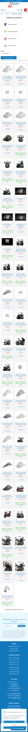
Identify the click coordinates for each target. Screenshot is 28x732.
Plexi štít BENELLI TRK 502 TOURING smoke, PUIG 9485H (7, 350)
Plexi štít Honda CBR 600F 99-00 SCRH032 (7, 123)
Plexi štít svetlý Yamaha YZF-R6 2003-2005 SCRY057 (7, 301)
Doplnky (7, 13)
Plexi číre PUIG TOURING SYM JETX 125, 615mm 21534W (7, 199)
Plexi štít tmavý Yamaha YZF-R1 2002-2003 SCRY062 (7, 473)
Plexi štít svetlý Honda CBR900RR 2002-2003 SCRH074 (7, 146)
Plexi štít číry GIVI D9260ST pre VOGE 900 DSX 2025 (20, 574)
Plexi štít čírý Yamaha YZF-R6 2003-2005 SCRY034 (7, 401)
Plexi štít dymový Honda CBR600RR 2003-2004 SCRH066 (7, 77)
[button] (25, 727)
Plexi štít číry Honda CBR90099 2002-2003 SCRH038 (21, 123)
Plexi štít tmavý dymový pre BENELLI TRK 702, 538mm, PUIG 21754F (7, 275)
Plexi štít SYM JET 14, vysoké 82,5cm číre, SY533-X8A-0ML (7, 522)
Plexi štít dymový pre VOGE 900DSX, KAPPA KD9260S (7, 548)
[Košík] (25, 10)
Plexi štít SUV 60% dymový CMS (7, 573)
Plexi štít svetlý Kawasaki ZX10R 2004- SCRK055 (7, 496)
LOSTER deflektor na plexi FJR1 (20, 199)
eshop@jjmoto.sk (16, 698)
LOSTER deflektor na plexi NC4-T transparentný (20, 225)
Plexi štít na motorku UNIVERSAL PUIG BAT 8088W (20, 375)
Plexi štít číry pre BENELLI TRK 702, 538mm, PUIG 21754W (20, 275)
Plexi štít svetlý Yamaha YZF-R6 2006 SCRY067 (20, 424)
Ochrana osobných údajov (14, 708)
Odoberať (21, 625)
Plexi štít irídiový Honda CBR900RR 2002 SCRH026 (20, 100)
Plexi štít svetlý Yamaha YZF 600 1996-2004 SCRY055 (7, 424)
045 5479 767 (15, 690)
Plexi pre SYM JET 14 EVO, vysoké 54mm (20, 522)
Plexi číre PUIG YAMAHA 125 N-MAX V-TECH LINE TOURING (20, 324)
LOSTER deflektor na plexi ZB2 (7, 250)
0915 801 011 (15, 684)
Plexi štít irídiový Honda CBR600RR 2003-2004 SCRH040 (7, 100)
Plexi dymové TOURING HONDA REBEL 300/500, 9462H (20, 447)
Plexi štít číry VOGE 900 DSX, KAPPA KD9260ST (20, 548)
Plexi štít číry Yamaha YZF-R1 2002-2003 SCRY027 (7, 447)
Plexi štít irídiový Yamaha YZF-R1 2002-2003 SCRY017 (7, 324)
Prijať (14, 721)
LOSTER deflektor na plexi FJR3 (7, 225)
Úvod (2, 13)
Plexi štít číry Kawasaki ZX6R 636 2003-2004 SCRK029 (20, 473)
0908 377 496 (15, 686)
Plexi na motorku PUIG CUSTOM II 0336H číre (7, 597)
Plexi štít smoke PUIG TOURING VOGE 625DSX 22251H (21, 146)
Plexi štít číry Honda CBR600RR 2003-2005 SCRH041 (21, 77)
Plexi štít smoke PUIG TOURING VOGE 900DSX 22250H (7, 172)
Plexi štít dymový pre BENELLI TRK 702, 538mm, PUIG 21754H (20, 250)
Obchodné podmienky (14, 706)
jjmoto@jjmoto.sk (9, 1)
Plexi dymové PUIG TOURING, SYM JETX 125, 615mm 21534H (7, 375)
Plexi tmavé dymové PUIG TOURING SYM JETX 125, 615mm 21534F (20, 173)
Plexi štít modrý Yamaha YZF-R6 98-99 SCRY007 (20, 301)
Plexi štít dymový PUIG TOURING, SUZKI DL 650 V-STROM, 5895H (20, 496)
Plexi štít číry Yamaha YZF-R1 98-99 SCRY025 (20, 401)
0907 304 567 (19, 1)
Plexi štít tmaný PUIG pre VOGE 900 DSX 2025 (20, 350)
